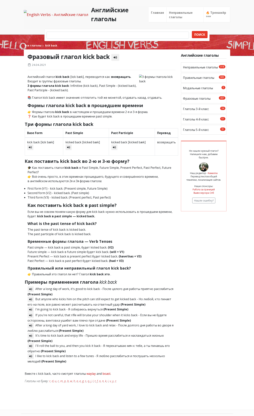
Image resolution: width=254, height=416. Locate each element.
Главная (157, 13)
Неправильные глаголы (181, 15)
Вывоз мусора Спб (204, 192)
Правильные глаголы (203, 77)
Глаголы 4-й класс (203, 119)
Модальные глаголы (203, 88)
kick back (50, 45)
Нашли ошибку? (204, 200)
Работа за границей (204, 189)
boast (106, 374)
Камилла (213, 173)
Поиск (199, 35)
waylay (91, 374)
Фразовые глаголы (203, 98)
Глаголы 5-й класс (203, 130)
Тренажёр (216, 14)
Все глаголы (33, 45)
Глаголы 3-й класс (203, 109)
